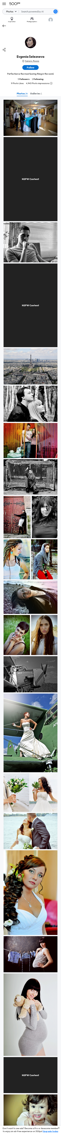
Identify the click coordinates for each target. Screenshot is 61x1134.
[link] (30, 118)
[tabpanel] (30, 615)
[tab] (22, 93)
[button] (55, 11)
